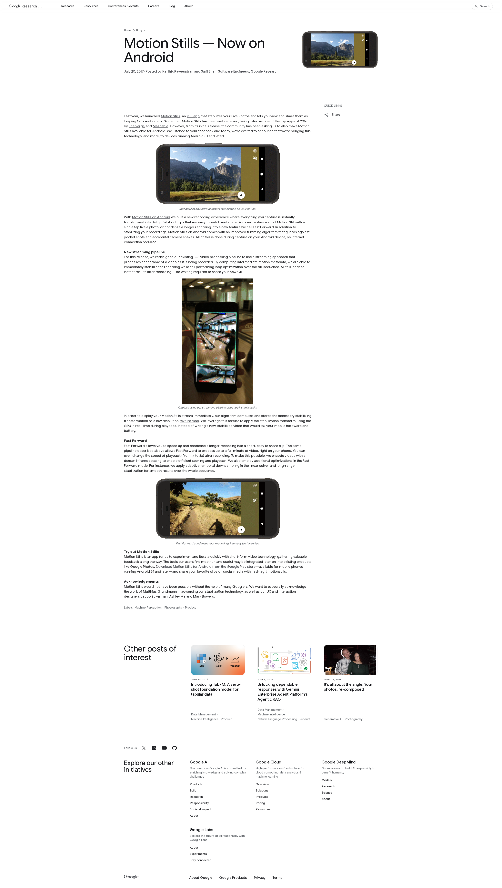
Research (67, 6)
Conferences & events (123, 6)
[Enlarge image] (374, 64)
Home (128, 30)
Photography (173, 607)
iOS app (193, 116)
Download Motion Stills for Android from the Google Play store (206, 566)
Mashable (160, 126)
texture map (189, 421)
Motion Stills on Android (151, 217)
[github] (174, 748)
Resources (91, 6)
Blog (172, 6)
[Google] (131, 877)
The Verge (137, 126)
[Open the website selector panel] (40, 6)
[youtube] (164, 748)
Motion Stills (170, 116)
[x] (144, 748)
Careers (153, 6)
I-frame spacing (149, 461)
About (188, 6)
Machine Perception (148, 607)
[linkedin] (154, 748)
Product (190, 607)
